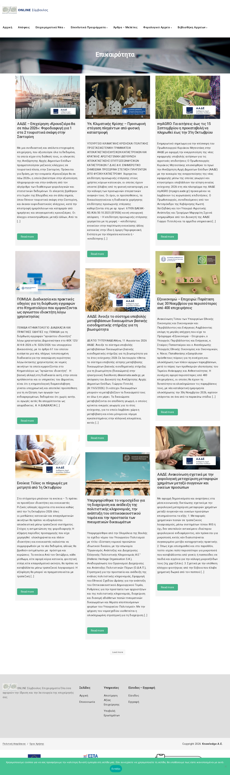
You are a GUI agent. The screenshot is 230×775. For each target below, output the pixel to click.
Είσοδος (133, 695)
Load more (117, 652)
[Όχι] (225, 768)
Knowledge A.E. (212, 743)
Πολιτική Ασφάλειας (14, 743)
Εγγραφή (133, 701)
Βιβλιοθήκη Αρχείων (192, 27)
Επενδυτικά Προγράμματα (89, 27)
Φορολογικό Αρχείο (157, 27)
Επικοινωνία (87, 701)
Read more (27, 236)
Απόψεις (24, 27)
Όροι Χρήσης (37, 743)
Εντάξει (116, 768)
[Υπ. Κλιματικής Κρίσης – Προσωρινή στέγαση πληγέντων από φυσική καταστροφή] (117, 97)
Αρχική (7, 27)
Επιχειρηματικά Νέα (50, 27)
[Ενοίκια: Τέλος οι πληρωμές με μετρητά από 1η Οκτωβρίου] (47, 456)
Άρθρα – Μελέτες (125, 27)
